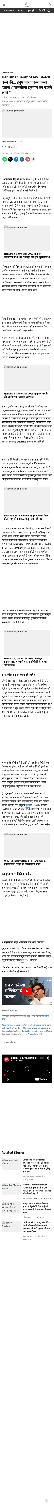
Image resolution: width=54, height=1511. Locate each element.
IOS (40, 1034)
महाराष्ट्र (20, 10)
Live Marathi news (35, 1031)
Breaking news (40, 1025)
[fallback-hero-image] (11, 1164)
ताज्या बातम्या (9, 10)
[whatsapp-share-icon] (4, 161)
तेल (22, 960)
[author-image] (4, 147)
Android (31, 1034)
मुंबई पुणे (31, 10)
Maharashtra (7, 1028)
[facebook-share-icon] (16, 161)
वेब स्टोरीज (43, 10)
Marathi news (12, 1025)
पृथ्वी (27, 805)
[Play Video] (27, 991)
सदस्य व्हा (13, 1010)
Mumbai (26, 1028)
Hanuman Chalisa (9, 1042)
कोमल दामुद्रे (12, 147)
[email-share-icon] (27, 161)
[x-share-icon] (10, 161)
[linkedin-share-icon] (22, 161)
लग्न (14, 442)
